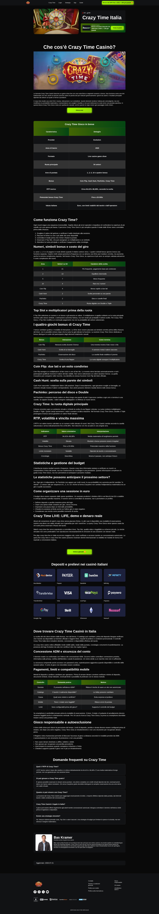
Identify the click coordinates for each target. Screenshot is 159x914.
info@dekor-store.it (118, 888)
